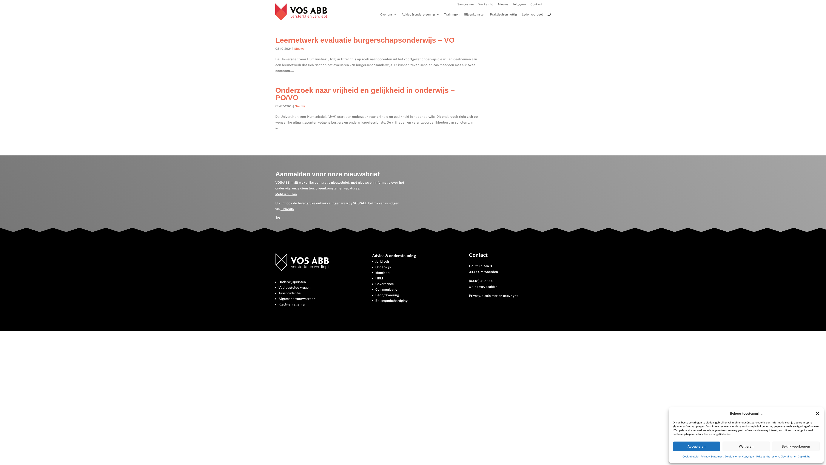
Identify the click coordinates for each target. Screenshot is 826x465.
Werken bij (485, 4)
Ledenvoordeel (532, 14)
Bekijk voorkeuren (796, 446)
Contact (536, 4)
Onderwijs (383, 267)
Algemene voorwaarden (297, 299)
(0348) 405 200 (481, 281)
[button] (817, 413)
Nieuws (503, 4)
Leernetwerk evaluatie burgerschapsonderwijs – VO (365, 40)
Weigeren (746, 446)
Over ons (386, 14)
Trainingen (451, 14)
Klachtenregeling (292, 304)
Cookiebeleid (690, 456)
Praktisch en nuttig (503, 14)
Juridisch (382, 261)
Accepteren (696, 446)
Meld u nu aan (286, 194)
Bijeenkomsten (474, 14)
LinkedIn (287, 209)
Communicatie (386, 289)
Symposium (465, 4)
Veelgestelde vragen (295, 287)
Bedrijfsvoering (387, 295)
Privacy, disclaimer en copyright (494, 296)
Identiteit (382, 272)
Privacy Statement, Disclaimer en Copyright (727, 456)
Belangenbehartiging (391, 300)
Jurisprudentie (290, 293)
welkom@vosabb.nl (484, 286)
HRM (379, 278)
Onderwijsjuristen (292, 282)
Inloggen (519, 4)
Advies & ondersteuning (418, 14)
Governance (384, 284)
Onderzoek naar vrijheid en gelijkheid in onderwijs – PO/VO (365, 94)
